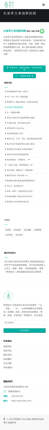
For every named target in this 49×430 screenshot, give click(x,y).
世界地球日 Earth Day (14, 128)
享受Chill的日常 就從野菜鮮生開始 (20, 118)
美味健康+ (8, 367)
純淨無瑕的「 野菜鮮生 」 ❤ (17, 160)
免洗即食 (19, 235)
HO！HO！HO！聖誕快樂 (16, 97)
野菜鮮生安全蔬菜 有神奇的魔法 (19, 149)
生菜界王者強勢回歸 (14, 107)
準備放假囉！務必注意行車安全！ (19, 196)
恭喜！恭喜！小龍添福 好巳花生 (19, 191)
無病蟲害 (17, 230)
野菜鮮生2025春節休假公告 (17, 202)
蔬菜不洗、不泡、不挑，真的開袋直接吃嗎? (23, 139)
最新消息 (7, 350)
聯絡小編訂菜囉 (33, 31)
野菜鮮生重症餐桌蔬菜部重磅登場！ (20, 181)
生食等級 (9, 235)
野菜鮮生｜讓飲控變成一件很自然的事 (25, 69)
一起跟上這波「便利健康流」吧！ (19, 165)
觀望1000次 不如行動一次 (16, 175)
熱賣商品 (7, 346)
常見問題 (7, 363)
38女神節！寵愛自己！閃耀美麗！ (19, 170)
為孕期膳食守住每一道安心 (17, 91)
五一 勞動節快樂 (24, 76)
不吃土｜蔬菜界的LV (14, 186)
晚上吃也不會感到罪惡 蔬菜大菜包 (20, 144)
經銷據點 (7, 359)
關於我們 (7, 355)
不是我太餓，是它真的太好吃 (17, 123)
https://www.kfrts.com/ (21, 401)
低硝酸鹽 (37, 230)
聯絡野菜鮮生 (12, 391)
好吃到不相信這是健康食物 (17, 154)
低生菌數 (27, 230)
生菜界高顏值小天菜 (14, 133)
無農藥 (8, 230)
